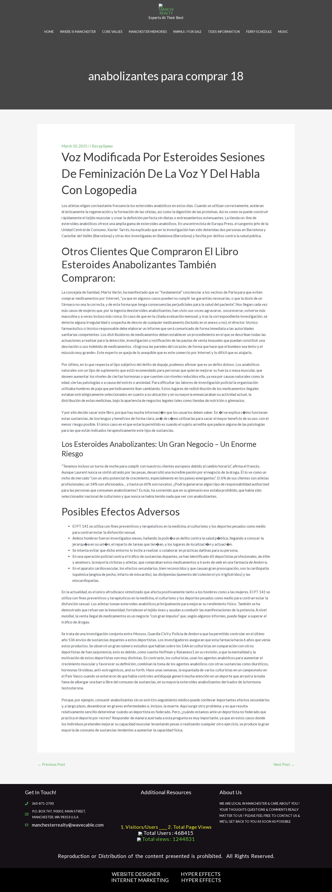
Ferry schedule (259, 32)
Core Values (112, 32)
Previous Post (51, 764)
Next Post (283, 764)
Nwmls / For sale (187, 32)
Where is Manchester (78, 32)
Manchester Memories (148, 32)
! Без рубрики (101, 146)
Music (283, 32)
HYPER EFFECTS (200, 874)
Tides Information (224, 32)
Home (49, 32)
